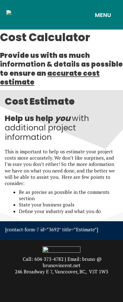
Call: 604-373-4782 (43, 259)
